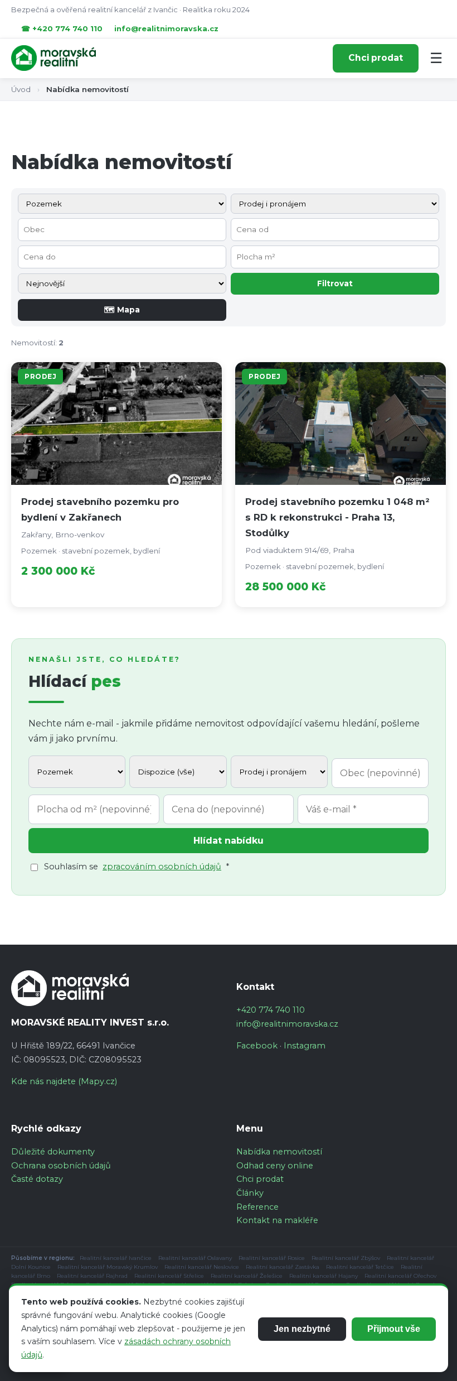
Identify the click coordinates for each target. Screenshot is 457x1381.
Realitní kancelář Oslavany (195, 1258)
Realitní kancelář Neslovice (201, 1267)
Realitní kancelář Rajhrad (92, 1275)
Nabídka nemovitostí (279, 1152)
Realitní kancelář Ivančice (116, 1258)
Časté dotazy (37, 1179)
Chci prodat (375, 57)
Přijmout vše (393, 1329)
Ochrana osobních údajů (61, 1166)
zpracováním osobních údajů (162, 867)
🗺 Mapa (122, 309)
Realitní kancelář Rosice (272, 1258)
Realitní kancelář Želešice (247, 1275)
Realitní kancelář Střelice (169, 1275)
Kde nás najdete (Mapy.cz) (64, 1081)
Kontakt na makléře (277, 1220)
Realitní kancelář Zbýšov (346, 1258)
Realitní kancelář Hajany (323, 1275)
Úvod (21, 89)
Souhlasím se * (136, 867)
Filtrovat (335, 283)
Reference (257, 1207)
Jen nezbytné (302, 1329)
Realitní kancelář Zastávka (282, 1267)
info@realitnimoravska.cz (166, 28)
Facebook (257, 1046)
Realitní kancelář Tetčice (360, 1267)
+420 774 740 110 (270, 1010)
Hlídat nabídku (228, 840)
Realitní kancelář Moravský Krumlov (107, 1267)
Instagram (304, 1046)
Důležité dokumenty (53, 1152)
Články (250, 1193)
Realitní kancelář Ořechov (400, 1275)
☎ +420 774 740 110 (62, 28)
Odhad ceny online (274, 1166)
